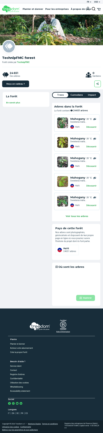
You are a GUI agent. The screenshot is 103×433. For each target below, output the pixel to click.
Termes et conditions (50, 424)
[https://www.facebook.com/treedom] (9, 403)
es (26, 413)
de (17, 413)
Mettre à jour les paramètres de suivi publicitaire (20, 430)
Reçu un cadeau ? (15, 84)
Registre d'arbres (17, 374)
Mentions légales (34, 424)
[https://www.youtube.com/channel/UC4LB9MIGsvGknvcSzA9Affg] (17, 403)
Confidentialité (16, 378)
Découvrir (91, 127)
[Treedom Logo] (11, 9)
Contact (13, 370)
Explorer (87, 298)
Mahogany (77, 118)
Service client (15, 366)
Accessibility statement (20, 391)
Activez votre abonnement (21, 348)
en (13, 413)
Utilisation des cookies (19, 383)
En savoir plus (13, 102)
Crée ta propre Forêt (18, 352)
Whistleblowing (16, 387)
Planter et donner (17, 344)
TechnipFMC (23, 62)
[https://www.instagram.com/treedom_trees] (13, 403)
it (9, 413)
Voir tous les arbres (77, 216)
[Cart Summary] (99, 9)
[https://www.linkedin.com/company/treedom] (21, 403)
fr (22, 413)
